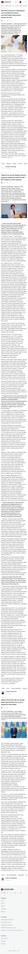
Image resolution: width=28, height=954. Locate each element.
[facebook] (10, 892)
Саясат (3, 903)
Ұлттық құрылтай (16, 688)
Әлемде (3, 911)
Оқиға (2, 900)
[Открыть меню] (26, 2)
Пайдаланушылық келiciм (7, 919)
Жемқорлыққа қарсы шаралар (8, 927)
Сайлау (9, 163)
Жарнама (3, 943)
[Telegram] (7, 21)
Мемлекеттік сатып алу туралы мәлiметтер (12, 930)
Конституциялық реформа (21, 5)
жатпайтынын (17, 870)
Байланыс (3, 941)
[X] (12, 21)
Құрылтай (21, 875)
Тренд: (2, 5)
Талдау (2, 906)
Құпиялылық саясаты (6, 922)
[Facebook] (10, 21)
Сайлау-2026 (8, 5)
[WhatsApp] (4, 21)
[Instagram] (2, 21)
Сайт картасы (4, 938)
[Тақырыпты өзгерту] (21, 2)
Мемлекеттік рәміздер (6, 925)
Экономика (3, 908)
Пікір (3, 163)
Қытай (14, 163)
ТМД (3, 688)
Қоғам (20, 163)
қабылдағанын (5, 683)
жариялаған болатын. (7, 157)
